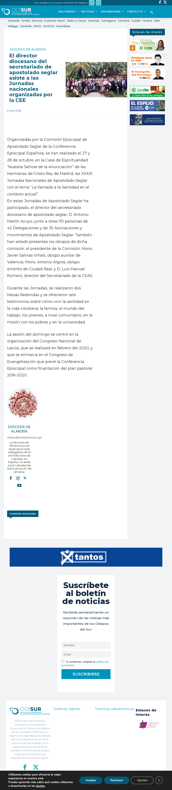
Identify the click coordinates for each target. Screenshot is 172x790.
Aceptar (91, 780)
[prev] (91, 2)
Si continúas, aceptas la (85, 663)
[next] (98, 2)
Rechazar (116, 780)
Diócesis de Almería (28, 49)
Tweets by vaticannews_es (114, 709)
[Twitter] (165, 2)
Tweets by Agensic (67, 709)
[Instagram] (18, 478)
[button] (151, 12)
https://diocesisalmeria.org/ (19, 437)
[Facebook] (160, 2)
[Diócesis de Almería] (23, 403)
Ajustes (142, 780)
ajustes (40, 786)
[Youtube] (19, 485)
